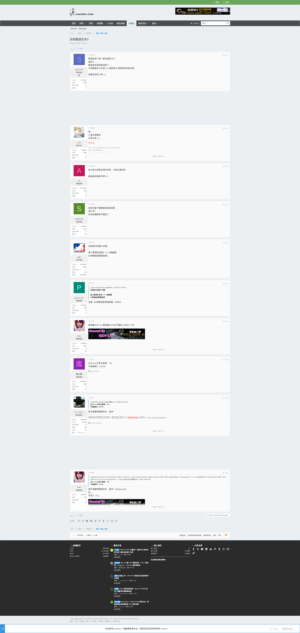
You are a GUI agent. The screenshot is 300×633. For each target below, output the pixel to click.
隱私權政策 (207, 535)
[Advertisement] (140, 108)
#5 (227, 243)
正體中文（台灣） (92, 535)
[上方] (223, 535)
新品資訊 (117, 557)
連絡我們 (183, 535)
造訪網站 (83, 275)
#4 (227, 205)
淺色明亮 (80, 535)
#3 (227, 166)
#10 (226, 473)
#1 (227, 55)
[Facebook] (229, 620)
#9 (227, 398)
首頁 (219, 535)
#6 (227, 283)
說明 (214, 535)
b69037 (106, 556)
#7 (227, 321)
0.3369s (100, 621)
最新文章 (117, 545)
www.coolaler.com (85, 432)
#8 (227, 360)
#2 (227, 128)
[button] (85, 23)
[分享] (223, 55)
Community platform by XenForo (91, 619)
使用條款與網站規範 (194, 535)
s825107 (74, 43)
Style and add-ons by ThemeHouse (126, 619)
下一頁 (79, 49)
